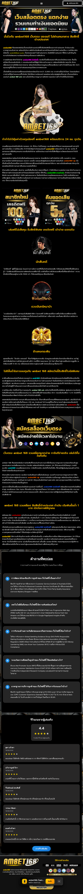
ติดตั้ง (50, 881)
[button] (41, 3)
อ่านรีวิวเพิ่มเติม (41, 849)
